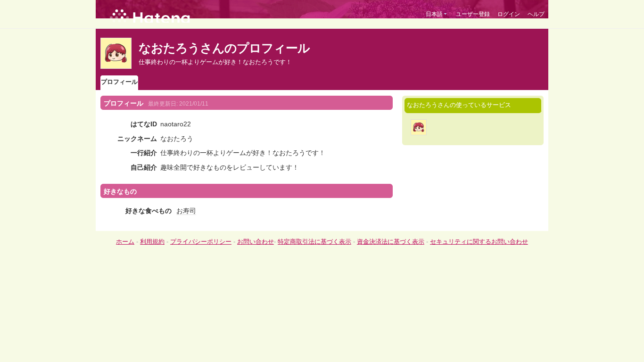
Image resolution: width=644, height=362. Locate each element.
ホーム (125, 241)
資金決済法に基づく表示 (390, 241)
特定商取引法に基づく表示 (314, 241)
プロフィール (119, 81)
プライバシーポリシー (200, 241)
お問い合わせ (255, 241)
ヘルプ (536, 14)
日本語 (434, 14)
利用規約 (152, 241)
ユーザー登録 (473, 14)
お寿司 (186, 210)
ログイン (508, 14)
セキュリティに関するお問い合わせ (479, 241)
